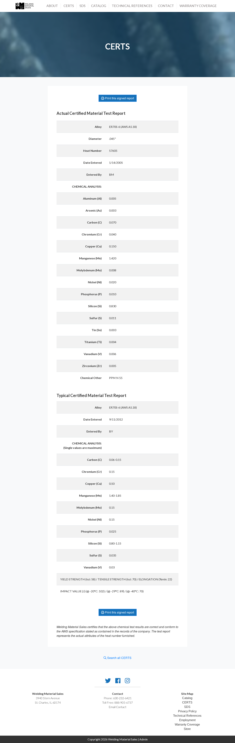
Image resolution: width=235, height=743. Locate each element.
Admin (143, 739)
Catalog (98, 6)
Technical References (187, 715)
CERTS (69, 6)
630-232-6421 (122, 698)
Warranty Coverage (198, 6)
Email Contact (117, 707)
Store (187, 728)
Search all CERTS (118, 658)
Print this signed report (119, 98)
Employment (187, 720)
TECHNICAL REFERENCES (132, 6)
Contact (166, 6)
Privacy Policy (187, 711)
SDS (82, 6)
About (52, 6)
